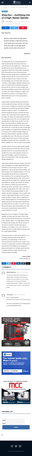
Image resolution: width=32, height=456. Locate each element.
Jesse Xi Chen (9, 21)
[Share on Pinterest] (23, 27)
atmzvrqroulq (14, 297)
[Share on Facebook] (6, 27)
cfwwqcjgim (10, 294)
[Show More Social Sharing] (28, 27)
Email (4, 423)
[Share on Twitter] (14, 27)
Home (3, 7)
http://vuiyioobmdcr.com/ (14, 305)
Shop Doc (4, 11)
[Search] (29, 2)
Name (4, 420)
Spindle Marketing (11, 272)
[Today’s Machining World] (17, 2)
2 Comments (9, 23)
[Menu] (3, 2)
